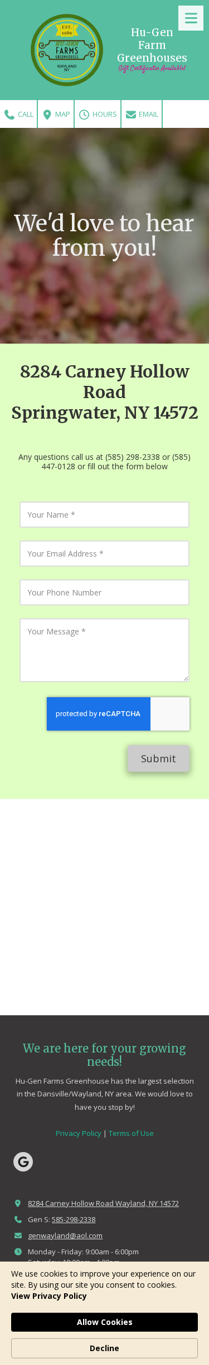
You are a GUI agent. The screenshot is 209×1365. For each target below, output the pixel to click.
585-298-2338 (73, 1219)
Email (147, 114)
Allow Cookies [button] (105, 1322)
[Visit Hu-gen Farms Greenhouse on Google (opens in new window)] (23, 1162)
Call (24, 114)
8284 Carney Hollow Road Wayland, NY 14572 (103, 1203)
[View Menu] (190, 18)
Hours (104, 114)
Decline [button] (104, 1348)
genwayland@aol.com (65, 1235)
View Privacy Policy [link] (49, 1295)
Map (62, 114)
